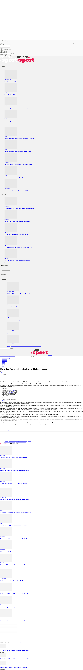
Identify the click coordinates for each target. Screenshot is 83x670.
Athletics (7, 68)
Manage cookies (19, 642)
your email (12, 53)
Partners (3, 362)
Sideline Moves (5, 265)
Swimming (73, 68)
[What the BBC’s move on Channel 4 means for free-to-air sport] (6, 467)
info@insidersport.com (8, 637)
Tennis (76, 68)
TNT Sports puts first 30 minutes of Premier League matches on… (20, 121)
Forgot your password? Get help (6, 49)
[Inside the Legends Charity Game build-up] (13, 303)
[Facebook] (2, 436)
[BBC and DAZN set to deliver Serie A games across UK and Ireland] (11, 218)
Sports (3, 66)
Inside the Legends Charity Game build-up (17, 306)
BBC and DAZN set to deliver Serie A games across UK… (18, 221)
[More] (22, 436)
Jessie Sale (2, 372)
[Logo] (8, 62)
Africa (1, 510)
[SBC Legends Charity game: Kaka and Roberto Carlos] (13, 290)
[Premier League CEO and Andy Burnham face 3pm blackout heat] (11, 104)
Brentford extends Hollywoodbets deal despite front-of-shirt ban (19, 138)
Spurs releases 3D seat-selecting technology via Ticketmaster (15, 442)
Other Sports (55, 68)
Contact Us (7, 41)
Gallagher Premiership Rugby (7, 426)
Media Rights (4, 194)
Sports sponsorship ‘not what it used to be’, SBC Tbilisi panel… (19, 190)
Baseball (14, 68)
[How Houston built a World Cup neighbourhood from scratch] (11, 78)
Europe (8, 304)
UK (3, 366)
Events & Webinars (8, 162)
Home (1, 356)
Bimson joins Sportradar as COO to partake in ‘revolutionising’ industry (18, 441)
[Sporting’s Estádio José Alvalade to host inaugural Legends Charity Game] (13, 342)
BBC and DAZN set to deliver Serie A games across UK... (13, 564)
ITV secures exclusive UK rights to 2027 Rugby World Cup (18, 247)
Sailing (65, 68)
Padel (58, 68)
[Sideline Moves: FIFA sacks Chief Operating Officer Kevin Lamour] (6, 509)
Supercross (69, 68)
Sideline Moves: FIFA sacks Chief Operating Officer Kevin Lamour (15, 512)
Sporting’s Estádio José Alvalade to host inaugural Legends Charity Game (24, 346)
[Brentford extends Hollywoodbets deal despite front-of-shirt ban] (11, 135)
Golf (36, 68)
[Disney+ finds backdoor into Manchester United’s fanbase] (11, 148)
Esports (31, 68)
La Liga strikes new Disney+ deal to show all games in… (17, 234)
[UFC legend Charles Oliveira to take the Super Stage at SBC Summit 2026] (11, 161)
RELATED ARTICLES (4, 443)
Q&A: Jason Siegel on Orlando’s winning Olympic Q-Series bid (14, 620)
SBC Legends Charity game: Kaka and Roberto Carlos (20, 293)
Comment (6, 258)
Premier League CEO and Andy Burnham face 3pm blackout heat (20, 108)
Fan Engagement (8, 79)
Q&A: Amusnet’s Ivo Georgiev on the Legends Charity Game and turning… (24, 319)
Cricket (23, 68)
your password (13, 46)
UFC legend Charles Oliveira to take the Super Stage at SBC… (19, 164)
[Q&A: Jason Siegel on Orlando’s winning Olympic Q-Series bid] (6, 616)
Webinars (1, 50)
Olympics (51, 68)
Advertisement (7, 188)
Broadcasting (7, 105)
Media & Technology (6, 356)
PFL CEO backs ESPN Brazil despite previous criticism (17, 260)
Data (5, 262)
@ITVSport (13, 390)
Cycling (26, 68)
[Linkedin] (10, 436)
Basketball (18, 68)
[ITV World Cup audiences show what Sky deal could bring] (6, 480)
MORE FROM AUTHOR (14, 443)
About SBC (4, 40)
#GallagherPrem (10, 392)
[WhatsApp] (14, 436)
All (5, 68)
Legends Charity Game (9, 281)
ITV (3, 427)
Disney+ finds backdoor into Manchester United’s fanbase (18, 151)
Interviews (2, 617)
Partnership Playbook (6, 270)
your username (13, 45)
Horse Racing (39, 68)
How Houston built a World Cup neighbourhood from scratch (19, 81)
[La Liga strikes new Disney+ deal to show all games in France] (11, 231)
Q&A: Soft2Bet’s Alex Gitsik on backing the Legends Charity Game (22, 333)
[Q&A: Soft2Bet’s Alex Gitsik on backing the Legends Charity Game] (13, 329)
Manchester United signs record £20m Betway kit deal (17, 177)
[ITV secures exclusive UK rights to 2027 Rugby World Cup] (11, 244)
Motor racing (46, 68)
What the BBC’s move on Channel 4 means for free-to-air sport (14, 470)
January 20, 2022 (5, 400)
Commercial (4, 361)
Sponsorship (4, 124)
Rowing (60, 68)
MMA (43, 68)
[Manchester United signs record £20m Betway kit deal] (11, 174)
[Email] (18, 436)
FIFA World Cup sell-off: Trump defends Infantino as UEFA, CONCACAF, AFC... (19, 607)
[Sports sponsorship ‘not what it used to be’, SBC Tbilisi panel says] (11, 187)
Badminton (11, 68)
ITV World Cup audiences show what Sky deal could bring (13, 483)
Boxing (21, 68)
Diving (29, 68)
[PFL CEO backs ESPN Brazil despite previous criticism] (11, 257)
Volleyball (79, 68)
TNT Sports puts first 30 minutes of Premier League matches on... (15, 551)
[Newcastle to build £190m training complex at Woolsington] (11, 91)
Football (34, 68)
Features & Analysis (10, 291)
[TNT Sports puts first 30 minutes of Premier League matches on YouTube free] (11, 117)
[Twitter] (6, 436)
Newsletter (4, 274)
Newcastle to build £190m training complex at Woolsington (18, 94)
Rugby (63, 68)
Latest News (4, 360)
